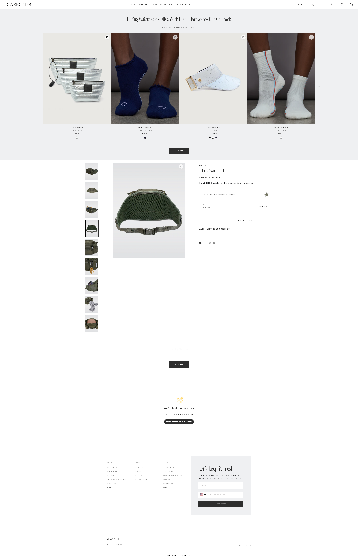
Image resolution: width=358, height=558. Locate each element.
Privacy (247, 545)
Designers (111, 484)
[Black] (210, 137)
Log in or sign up (245, 183)
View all (179, 151)
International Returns (117, 480)
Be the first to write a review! (179, 421)
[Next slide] (318, 86)
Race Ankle (281, 130)
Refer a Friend (141, 480)
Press (165, 488)
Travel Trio (77, 130)
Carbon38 (117, 545)
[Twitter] (210, 243)
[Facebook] (206, 243)
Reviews (138, 476)
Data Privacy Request (172, 476)
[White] (213, 137)
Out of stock (244, 220)
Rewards (138, 472)
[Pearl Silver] (77, 137)
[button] (179, 555)
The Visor (213, 130)
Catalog (166, 480)
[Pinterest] (214, 243)
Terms (238, 545)
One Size (263, 206)
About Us (139, 468)
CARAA (202, 166)
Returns (110, 476)
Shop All (111, 488)
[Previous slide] (39, 86)
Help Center (168, 468)
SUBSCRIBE (221, 504)
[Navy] (145, 137)
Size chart (207, 207)
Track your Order (115, 472)
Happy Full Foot (145, 130)
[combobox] (203, 495)
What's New (112, 468)
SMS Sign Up (168, 484)
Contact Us (168, 472)
